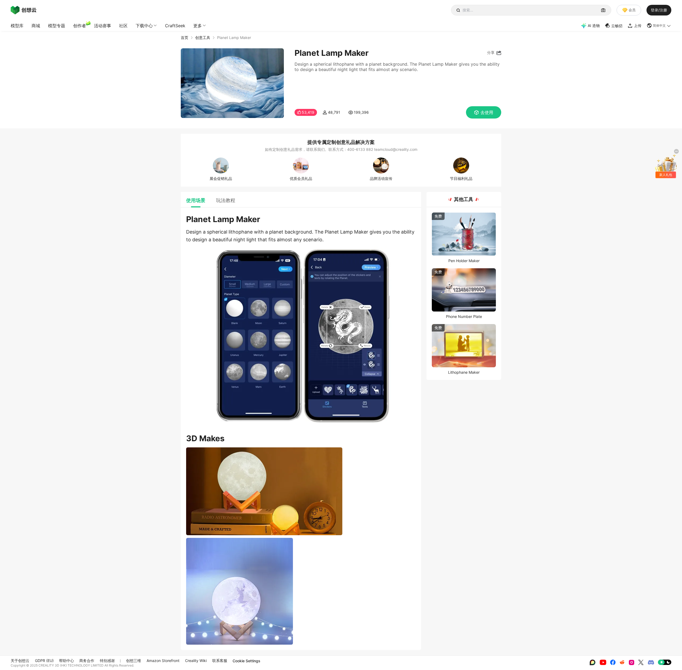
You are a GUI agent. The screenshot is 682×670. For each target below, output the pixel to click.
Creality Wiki (196, 660)
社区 (123, 25)
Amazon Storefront (163, 660)
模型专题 (56, 25)
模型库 (17, 25)
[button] (659, 25)
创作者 (79, 25)
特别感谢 (107, 660)
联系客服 (219, 660)
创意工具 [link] (202, 37)
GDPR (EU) (44, 660)
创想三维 (133, 660)
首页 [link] (184, 37)
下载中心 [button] (144, 25)
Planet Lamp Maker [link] (234, 37)
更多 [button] (197, 25)
